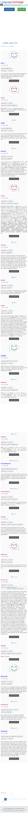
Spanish (15, 468)
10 (3, 801)
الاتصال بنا (25, 809)
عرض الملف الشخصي (14, 80)
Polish (15, 587)
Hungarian (21, 588)
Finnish (16, 524)
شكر (5, 811)
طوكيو (6, 65)
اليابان (3, 65)
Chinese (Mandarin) (13, 588)
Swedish (11, 390)
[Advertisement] (14, 26)
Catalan (10, 736)
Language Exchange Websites (7, 809)
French (10, 105)
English (10, 68)
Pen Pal (22, 811)
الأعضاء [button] (18, 4)
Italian (10, 287)
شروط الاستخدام (9, 811)
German (10, 499)
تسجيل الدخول (7, 4)
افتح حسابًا (13, 4)
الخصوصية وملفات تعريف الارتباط (18, 810)
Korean (19, 653)
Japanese (11, 70)
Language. (12, 2)
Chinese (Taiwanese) (13, 203)
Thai (15, 653)
